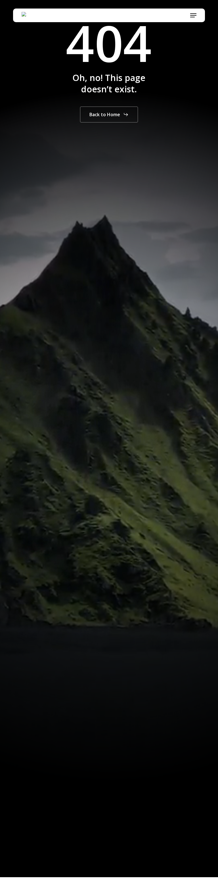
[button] (193, 15)
